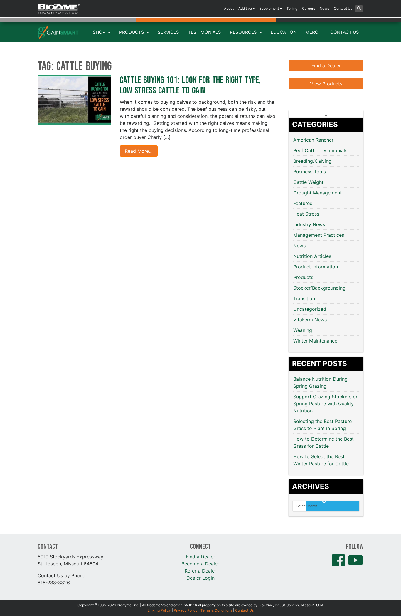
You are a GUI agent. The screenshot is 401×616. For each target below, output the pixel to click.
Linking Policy (159, 610)
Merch (313, 32)
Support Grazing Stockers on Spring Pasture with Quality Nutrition (325, 404)
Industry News (309, 224)
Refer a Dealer (200, 571)
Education (283, 32)
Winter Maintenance (315, 341)
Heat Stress (306, 214)
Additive (245, 8)
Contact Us (343, 8)
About (229, 8)
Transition (304, 298)
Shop (100, 32)
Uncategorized (309, 309)
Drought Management (317, 193)
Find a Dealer (326, 65)
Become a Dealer (200, 564)
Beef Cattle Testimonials (320, 150)
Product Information (315, 267)
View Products (326, 84)
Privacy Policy (186, 610)
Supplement (269, 8)
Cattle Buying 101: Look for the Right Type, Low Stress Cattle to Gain (190, 85)
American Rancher (313, 140)
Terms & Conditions (216, 610)
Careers (308, 8)
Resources (244, 32)
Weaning (302, 330)
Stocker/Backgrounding (319, 288)
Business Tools (309, 171)
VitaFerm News (310, 320)
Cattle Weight (308, 182)
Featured (303, 203)
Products (132, 32)
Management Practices (318, 235)
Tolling (292, 8)
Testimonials (204, 32)
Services (168, 32)
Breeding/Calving (312, 161)
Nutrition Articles (312, 256)
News (324, 8)
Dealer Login (200, 578)
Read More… (139, 151)
